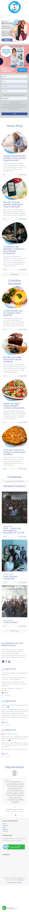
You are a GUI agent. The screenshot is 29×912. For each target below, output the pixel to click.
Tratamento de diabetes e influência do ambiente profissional (14, 250)
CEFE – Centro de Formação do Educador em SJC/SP (14, 530)
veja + (3, 695)
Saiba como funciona (7, 39)
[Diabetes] (14, 7)
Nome (4, 76)
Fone (4, 81)
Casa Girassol (10, 621)
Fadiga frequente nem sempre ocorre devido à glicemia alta (14, 158)
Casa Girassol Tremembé (10, 577)
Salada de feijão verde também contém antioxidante (13, 405)
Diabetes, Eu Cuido (10, 669)
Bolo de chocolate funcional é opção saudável (12, 359)
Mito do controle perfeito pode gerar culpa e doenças (13, 204)
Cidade (5, 91)
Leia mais (23, 175)
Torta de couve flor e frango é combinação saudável (14, 452)
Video (6, 693)
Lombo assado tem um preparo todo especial (13, 313)
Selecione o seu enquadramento (14, 95)
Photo (6, 722)
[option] (14, 839)
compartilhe (7, 695)
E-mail (4, 86)
